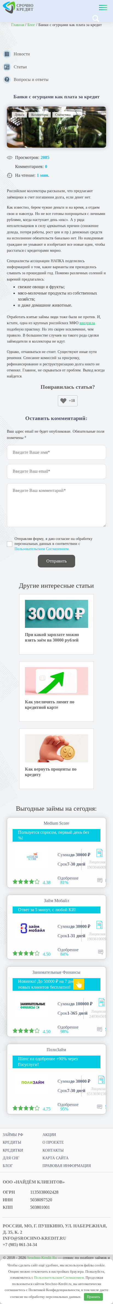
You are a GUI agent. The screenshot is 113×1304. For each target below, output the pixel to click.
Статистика (62, 115)
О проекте (53, 1142)
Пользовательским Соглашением (42, 549)
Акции (49, 1135)
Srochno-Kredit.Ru (42, 1258)
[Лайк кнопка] (63, 401)
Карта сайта (56, 1158)
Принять (93, 1297)
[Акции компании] (78, 984)
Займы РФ (13, 1135)
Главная (17, 25)
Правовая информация (67, 1166)
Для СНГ (11, 1158)
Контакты (53, 1150)
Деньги (19, 115)
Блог (31, 25)
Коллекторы (39, 115)
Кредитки (13, 1150)
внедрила (87, 323)
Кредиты (12, 1142)
